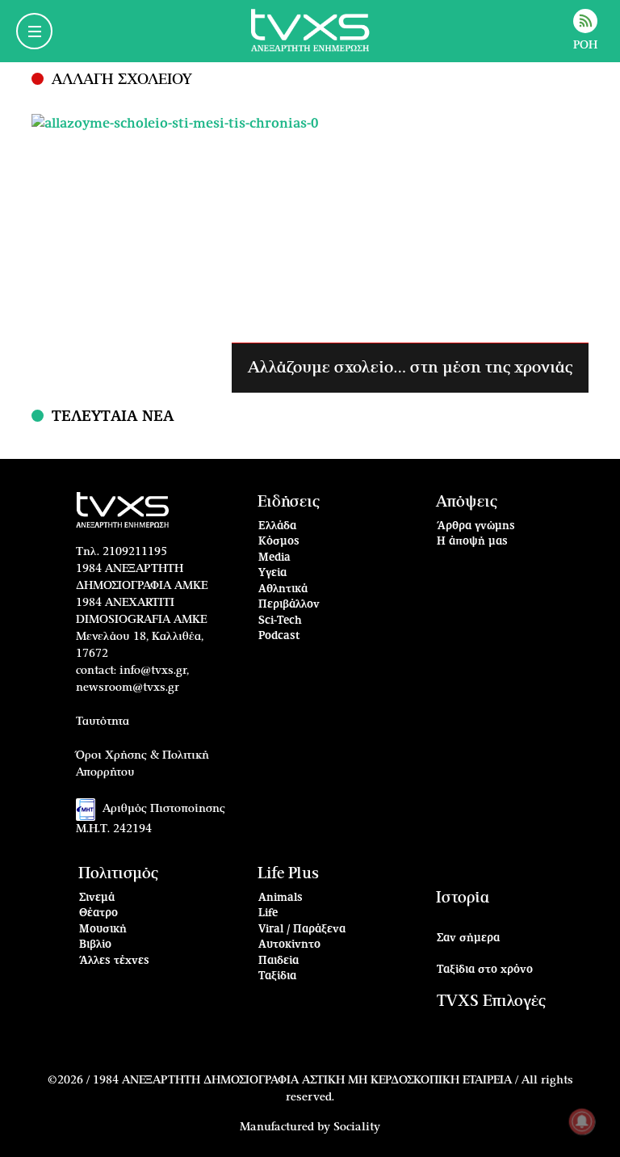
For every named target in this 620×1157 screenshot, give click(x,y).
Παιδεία (278, 961)
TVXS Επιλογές (491, 1001)
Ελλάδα (277, 526)
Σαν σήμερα (468, 938)
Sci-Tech (280, 621)
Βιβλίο (95, 945)
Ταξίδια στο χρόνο (485, 970)
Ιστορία (462, 898)
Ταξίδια (277, 976)
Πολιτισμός (118, 873)
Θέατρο (98, 913)
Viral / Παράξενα (302, 929)
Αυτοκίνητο (289, 945)
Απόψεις (466, 502)
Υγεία (272, 573)
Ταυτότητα (102, 721)
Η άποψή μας (472, 541)
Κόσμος (279, 541)
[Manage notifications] (582, 1121)
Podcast (279, 636)
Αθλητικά (283, 589)
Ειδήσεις (289, 502)
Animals (280, 898)
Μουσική (103, 929)
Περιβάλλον (289, 605)
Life (268, 913)
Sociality (356, 1127)
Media (274, 558)
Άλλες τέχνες (114, 961)
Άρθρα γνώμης (476, 526)
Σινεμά (97, 898)
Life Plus (288, 873)
